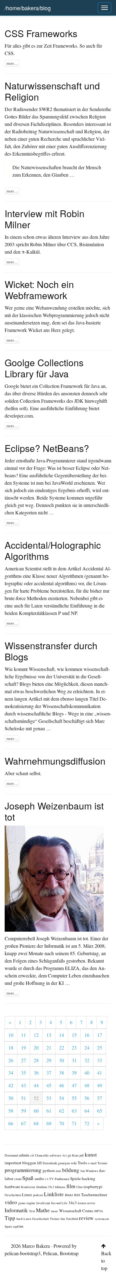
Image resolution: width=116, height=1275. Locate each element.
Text (32, 1211)
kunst (91, 1154)
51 (23, 1098)
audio (40, 1179)
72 (86, 1123)
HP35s (98, 1211)
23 (74, 1047)
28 (36, 1060)
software (55, 1155)
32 (86, 1060)
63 (74, 1110)
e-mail (92, 1163)
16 (86, 1034)
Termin (102, 1163)
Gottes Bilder (18, 116)
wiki (74, 1163)
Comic (88, 1211)
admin (24, 1155)
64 (86, 1110)
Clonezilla (42, 1155)
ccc (59, 1171)
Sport (9, 1226)
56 (86, 1098)
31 (74, 1060)
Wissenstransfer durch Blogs (51, 651)
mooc (55, 1211)
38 (61, 1072)
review (87, 1218)
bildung (71, 1170)
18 (10, 1047)
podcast (38, 1195)
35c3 (51, 1187)
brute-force (15, 598)
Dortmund (12, 1155)
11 (23, 1034)
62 (61, 1110)
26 (10, 1060)
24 (86, 1047)
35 (23, 1072)
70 (61, 1123)
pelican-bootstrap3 (23, 1253)
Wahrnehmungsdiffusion (55, 760)
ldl (40, 1163)
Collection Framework (61, 386)
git (70, 1155)
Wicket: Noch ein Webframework (39, 289)
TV (52, 1179)
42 (10, 1085)
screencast (102, 1219)
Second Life (59, 1203)
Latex (28, 1219)
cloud (18, 1179)
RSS (77, 1195)
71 (74, 1123)
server (91, 1203)
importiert (13, 1163)
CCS (72, 244)
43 (23, 1085)
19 (23, 1047)
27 (23, 1060)
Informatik (17, 1210)
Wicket (35, 330)
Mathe (43, 1210)
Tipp (10, 1218)
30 (61, 1060)
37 (48, 1072)
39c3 (65, 1155)
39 (74, 1072)
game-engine (27, 1203)
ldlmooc (61, 1187)
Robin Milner (43, 244)
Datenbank (50, 1163)
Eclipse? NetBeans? (47, 448)
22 (61, 1047)
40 (86, 1072)
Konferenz (28, 1187)
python (49, 1171)
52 (36, 1098)
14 (61, 1034)
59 (23, 1110)
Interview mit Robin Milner (44, 219)
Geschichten (13, 1195)
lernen (82, 1203)
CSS (9, 53)
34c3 (73, 1203)
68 (36, 1123)
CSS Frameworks (41, 33)
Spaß (28, 1178)
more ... (12, 63)
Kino (75, 1155)
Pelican (50, 1253)
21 (48, 1047)
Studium (42, 1187)
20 (36, 1047)
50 (10, 1098)
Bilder (69, 1195)
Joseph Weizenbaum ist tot (54, 811)
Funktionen (62, 1179)
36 (36, 1072)
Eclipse (83, 468)
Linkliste (54, 1194)
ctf (32, 1155)
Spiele (76, 1179)
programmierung (24, 1170)
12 (36, 1034)
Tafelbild (72, 1219)
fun (83, 1171)
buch (20, 1219)
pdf (82, 1155)
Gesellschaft (41, 1219)
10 (10, 1034)
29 (48, 1060)
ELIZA (72, 968)
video (11, 1202)
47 (74, 1085)
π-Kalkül (31, 251)
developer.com (19, 415)
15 (74, 1034)
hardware (13, 1187)
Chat (80, 1187)
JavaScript (43, 1203)
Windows (92, 1171)
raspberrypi (93, 1187)
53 (48, 1098)
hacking (88, 1179)
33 (99, 1060)
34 (10, 1072)
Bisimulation (91, 244)
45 (48, 1085)
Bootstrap (69, 1253)
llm (63, 1219)
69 (48, 1123)
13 (48, 1034)
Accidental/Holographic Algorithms (53, 550)
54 (61, 1098)
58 (10, 1110)
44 (36, 1085)
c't (47, 1179)
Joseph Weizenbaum (56, 938)
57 (99, 1098)
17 (99, 1034)
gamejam (64, 1163)
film (71, 1186)
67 (23, 1123)
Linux (27, 1195)
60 (36, 1110)
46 (61, 1085)
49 (99, 1085)
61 (48, 1110)
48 (86, 1085)
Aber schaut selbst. (23, 773)
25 (99, 1047)
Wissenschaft (70, 1211)
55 (74, 1098)
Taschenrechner (94, 1195)
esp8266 (18, 1226)
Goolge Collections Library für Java (44, 368)
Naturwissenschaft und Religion (52, 91)
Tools (83, 1163)
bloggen (29, 1163)
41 (99, 1072)
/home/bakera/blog (28, 8)
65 (99, 1110)
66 (10, 1123)
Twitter (55, 1219)
